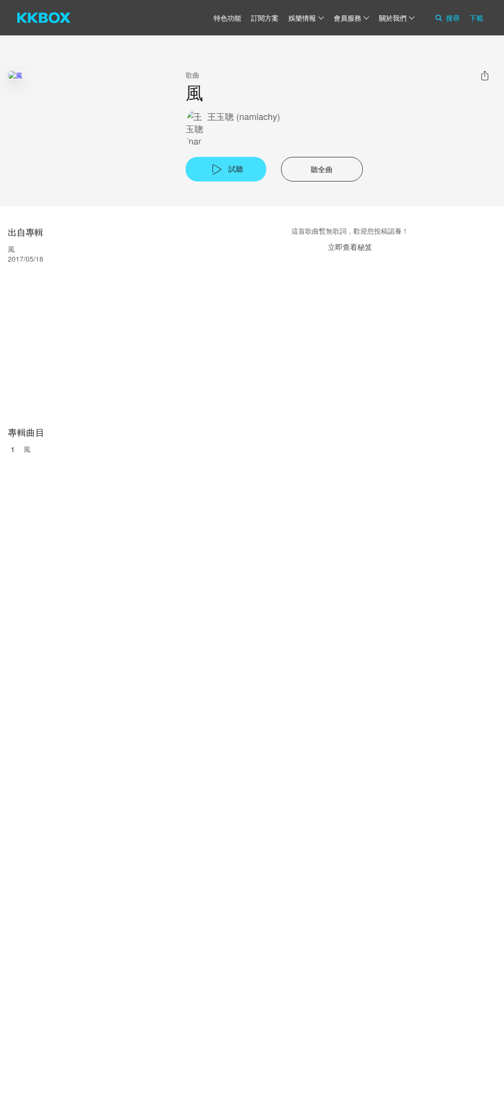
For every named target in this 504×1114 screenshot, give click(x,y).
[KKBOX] (44, 17)
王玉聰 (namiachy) (243, 116)
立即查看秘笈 (350, 246)
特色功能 (227, 18)
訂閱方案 (265, 18)
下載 (476, 18)
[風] (15, 75)
